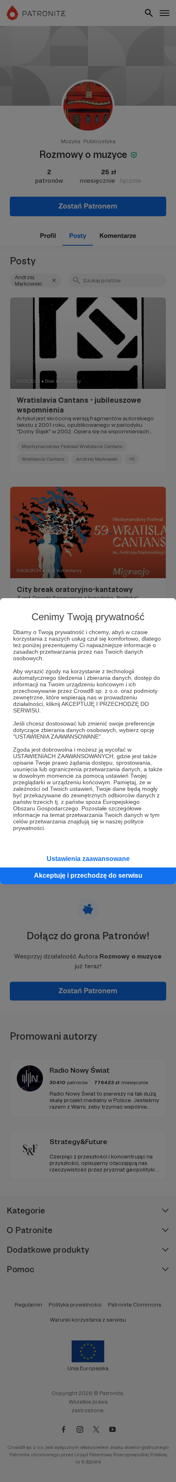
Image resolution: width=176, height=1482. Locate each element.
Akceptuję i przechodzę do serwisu (88, 875)
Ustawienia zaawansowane (88, 858)
